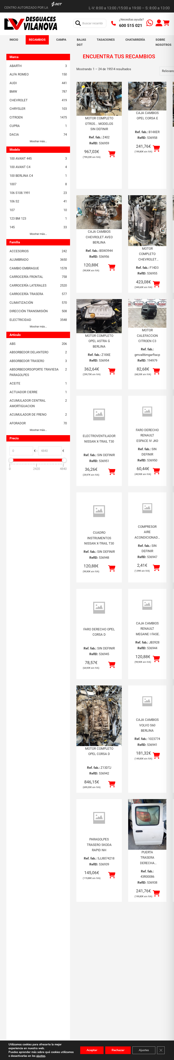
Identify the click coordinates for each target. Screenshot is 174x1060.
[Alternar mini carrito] (166, 23)
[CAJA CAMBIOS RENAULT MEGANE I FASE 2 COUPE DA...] (147, 605)
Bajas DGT (81, 42)
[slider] (10, 460)
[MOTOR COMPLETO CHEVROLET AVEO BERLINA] (147, 220)
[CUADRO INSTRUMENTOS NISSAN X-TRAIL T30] (99, 511)
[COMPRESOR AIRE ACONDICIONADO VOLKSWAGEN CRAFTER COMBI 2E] (147, 508)
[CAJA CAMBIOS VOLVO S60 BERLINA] (147, 701)
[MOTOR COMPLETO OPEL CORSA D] (99, 715)
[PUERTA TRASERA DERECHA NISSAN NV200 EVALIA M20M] (147, 824)
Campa (61, 39)
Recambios (37, 39)
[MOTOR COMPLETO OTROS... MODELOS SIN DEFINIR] (99, 99)
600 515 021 (130, 25)
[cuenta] (159, 23)
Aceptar (92, 1050)
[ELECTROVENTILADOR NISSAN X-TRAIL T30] (99, 415)
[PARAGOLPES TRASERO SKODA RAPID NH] (99, 818)
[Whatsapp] (149, 23)
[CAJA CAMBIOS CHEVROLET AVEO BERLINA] (99, 212)
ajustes (40, 1056)
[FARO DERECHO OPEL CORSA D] (99, 608)
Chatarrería (135, 39)
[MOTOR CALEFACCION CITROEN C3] (147, 313)
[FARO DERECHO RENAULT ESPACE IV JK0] (147, 412)
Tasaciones (106, 39)
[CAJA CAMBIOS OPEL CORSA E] (147, 96)
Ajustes (144, 1050)
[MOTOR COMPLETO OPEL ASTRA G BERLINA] (99, 316)
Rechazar (118, 1050)
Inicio (14, 39)
